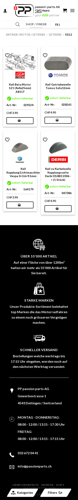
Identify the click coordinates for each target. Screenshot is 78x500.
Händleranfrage (26, 485)
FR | (57, 24)
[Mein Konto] (5, 10)
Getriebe (55, 34)
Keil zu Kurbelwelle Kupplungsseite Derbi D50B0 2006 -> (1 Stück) (58, 174)
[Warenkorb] (65, 10)
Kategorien (25, 492)
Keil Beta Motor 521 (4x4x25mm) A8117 (20, 88)
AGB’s (60, 485)
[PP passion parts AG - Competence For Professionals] (37, 10)
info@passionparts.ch (35, 466)
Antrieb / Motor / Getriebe (25, 34)
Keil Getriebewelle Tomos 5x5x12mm (58, 86)
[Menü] (72, 10)
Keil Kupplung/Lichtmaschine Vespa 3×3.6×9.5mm (23, 172)
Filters (52, 492)
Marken (47, 485)
